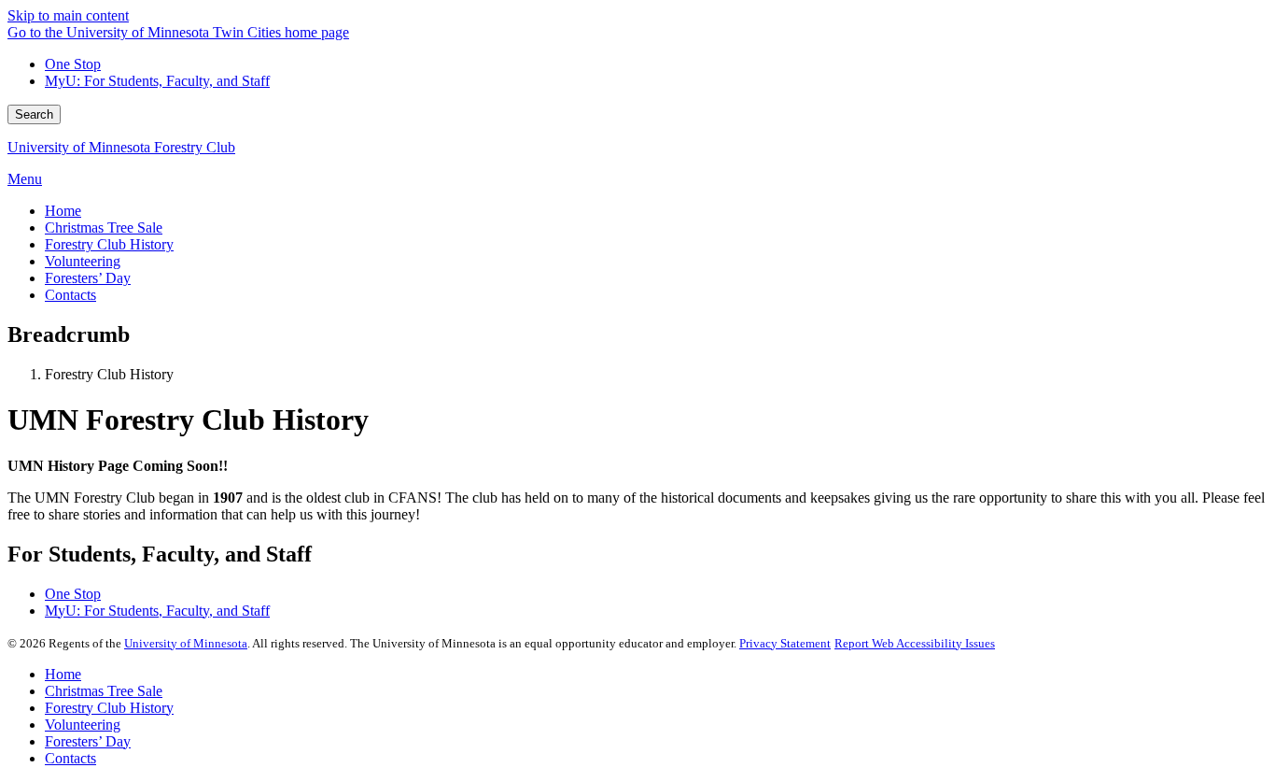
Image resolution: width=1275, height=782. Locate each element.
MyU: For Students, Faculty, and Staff (157, 81)
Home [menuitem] (63, 211)
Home (63, 674)
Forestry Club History (109, 708)
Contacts (70, 758)
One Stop (73, 64)
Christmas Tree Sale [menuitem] (103, 227)
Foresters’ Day (88, 741)
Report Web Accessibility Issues (914, 643)
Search (34, 114)
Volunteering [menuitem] (82, 261)
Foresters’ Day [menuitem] (88, 278)
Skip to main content (68, 15)
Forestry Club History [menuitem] (109, 244)
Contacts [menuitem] (70, 295)
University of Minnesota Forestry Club (121, 147)
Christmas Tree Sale (103, 691)
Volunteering (82, 724)
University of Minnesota (185, 643)
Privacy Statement (785, 643)
